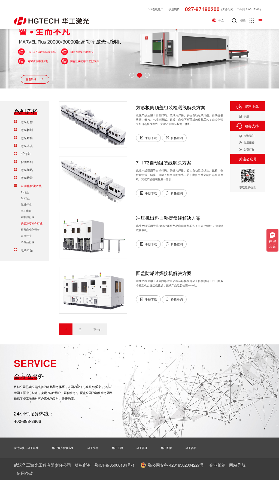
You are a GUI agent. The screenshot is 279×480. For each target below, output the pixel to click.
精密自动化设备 (30, 229)
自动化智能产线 (31, 186)
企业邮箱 (217, 465)
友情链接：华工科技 (26, 448)
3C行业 (25, 198)
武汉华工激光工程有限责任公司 (42, 465)
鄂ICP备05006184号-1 (115, 465)
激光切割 (27, 129)
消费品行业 (27, 242)
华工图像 (166, 448)
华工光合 (92, 448)
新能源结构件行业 (32, 223)
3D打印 (26, 153)
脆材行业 (26, 204)
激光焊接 (27, 138)
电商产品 (27, 250)
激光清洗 (27, 145)
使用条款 (25, 473)
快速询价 (174, 9)
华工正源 (117, 448)
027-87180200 (202, 9)
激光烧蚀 (27, 177)
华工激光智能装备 (63, 448)
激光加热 (27, 169)
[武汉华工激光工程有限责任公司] (51, 21)
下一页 (97, 329)
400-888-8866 (27, 421)
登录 (243, 20)
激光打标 (27, 122)
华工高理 (142, 448)
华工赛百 (191, 448)
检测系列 (27, 162)
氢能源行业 (27, 217)
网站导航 (237, 465)
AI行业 (25, 192)
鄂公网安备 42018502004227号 (176, 465)
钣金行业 (26, 236)
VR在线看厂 (155, 9)
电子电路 (26, 211)
